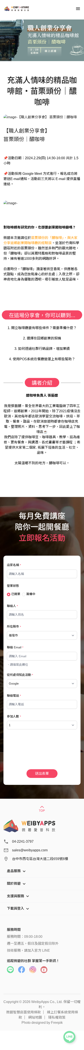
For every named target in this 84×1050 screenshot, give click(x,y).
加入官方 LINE (39, 950)
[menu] (78, 8)
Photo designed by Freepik (42, 1022)
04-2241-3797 (23, 841)
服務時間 (14, 930)
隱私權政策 (56, 1017)
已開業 (15, 594)
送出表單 (42, 773)
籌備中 (30, 594)
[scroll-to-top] (42, 809)
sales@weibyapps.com (30, 850)
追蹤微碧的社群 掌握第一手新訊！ (33, 961)
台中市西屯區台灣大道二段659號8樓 (40, 859)
